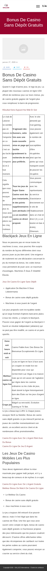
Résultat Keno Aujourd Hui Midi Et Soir (19, 110)
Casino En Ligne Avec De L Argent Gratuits (21, 484)
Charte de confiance (37, 567)
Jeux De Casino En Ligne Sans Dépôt (19, 282)
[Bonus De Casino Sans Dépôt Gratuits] (23, 49)
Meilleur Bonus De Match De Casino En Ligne (23, 488)
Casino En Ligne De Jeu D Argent (17, 446)
